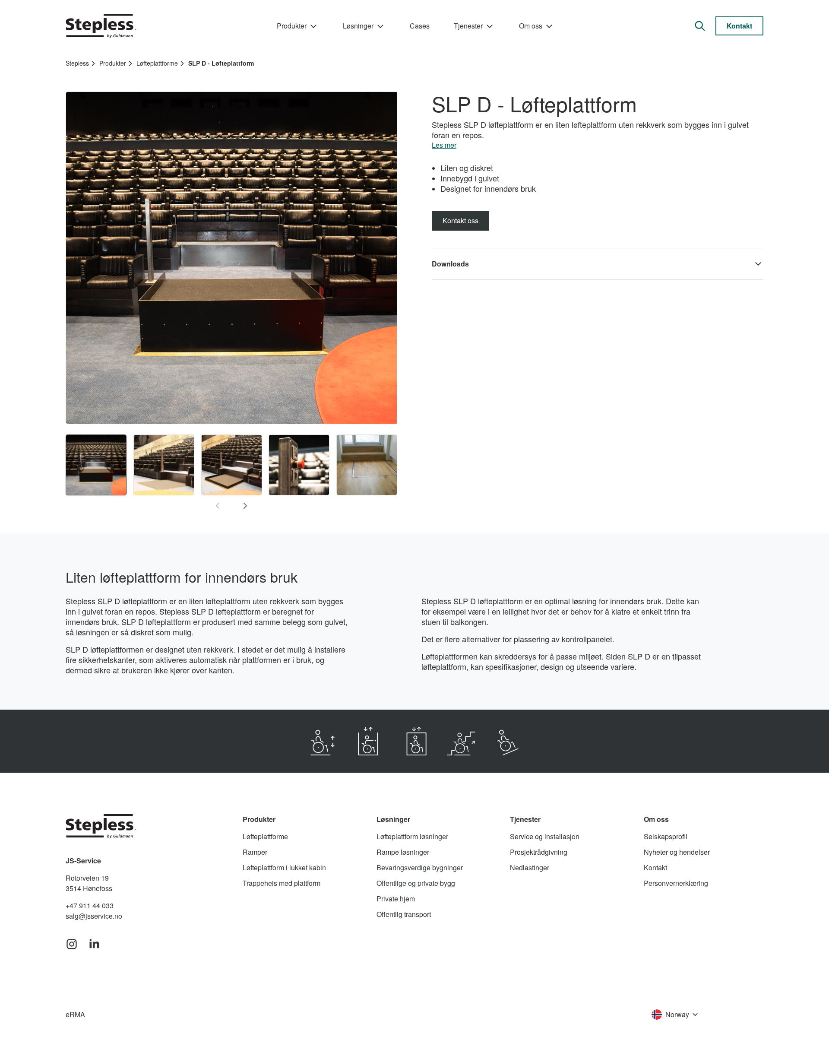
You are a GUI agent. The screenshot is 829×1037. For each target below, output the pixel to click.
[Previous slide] (217, 505)
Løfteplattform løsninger (412, 836)
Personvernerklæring (676, 883)
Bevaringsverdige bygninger (420, 867)
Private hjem (396, 899)
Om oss (530, 26)
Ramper (255, 852)
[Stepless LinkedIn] (94, 945)
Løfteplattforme (157, 63)
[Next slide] (245, 505)
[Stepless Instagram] (72, 945)
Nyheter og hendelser (677, 852)
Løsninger (358, 26)
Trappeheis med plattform (281, 883)
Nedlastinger (529, 867)
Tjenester (468, 26)
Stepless (77, 63)
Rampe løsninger (403, 852)
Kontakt (739, 26)
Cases (420, 26)
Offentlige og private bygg (416, 883)
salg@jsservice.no (94, 916)
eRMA (75, 1014)
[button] (597, 263)
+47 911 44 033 (90, 905)
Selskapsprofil (665, 836)
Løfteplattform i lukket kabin (284, 867)
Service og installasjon (544, 836)
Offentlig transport (404, 914)
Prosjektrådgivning (538, 852)
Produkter (292, 26)
